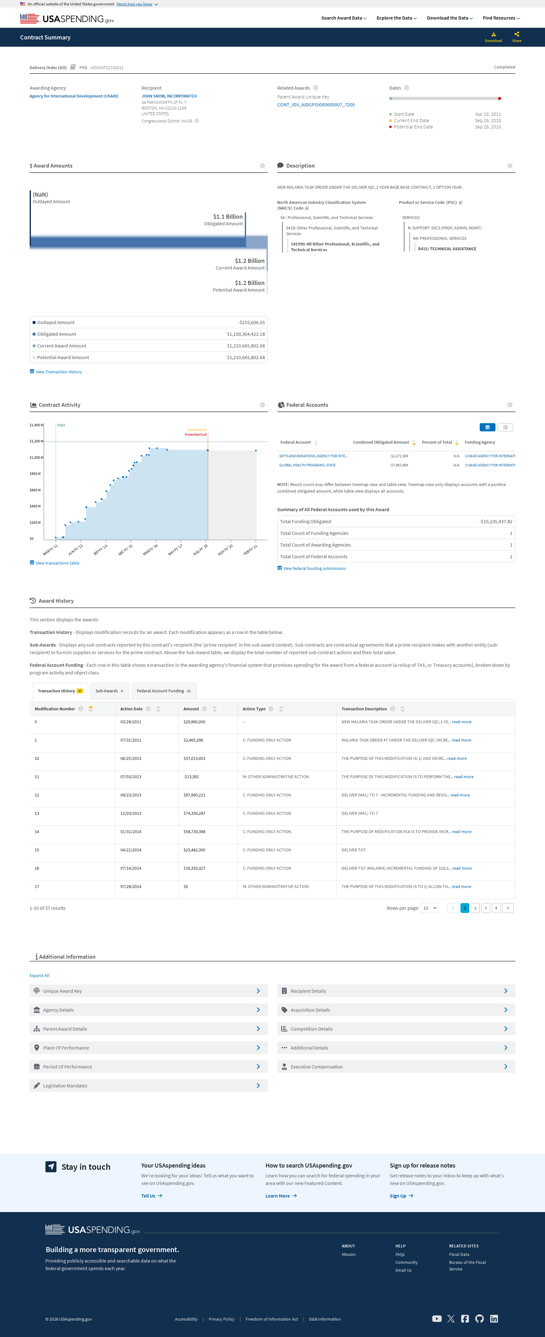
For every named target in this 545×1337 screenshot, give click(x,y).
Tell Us (148, 1195)
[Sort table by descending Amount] (215, 710)
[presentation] (197, 120)
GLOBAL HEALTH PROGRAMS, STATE (307, 465)
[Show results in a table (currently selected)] (487, 427)
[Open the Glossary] (73, 67)
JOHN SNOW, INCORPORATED (169, 96)
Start (61, 425)
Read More (462, 721)
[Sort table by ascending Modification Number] (91, 707)
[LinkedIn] (494, 1319)
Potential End (196, 434)
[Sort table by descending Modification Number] (91, 710)
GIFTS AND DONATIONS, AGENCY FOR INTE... (313, 455)
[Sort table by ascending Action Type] (281, 707)
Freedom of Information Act (272, 1319)
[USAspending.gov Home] (67, 19)
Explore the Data (394, 18)
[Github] (479, 1319)
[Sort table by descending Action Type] (281, 710)
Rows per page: (403, 908)
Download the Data (447, 18)
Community (407, 1262)
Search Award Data (341, 18)
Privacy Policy (222, 1319)
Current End (197, 429)
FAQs (400, 1254)
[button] (149, 991)
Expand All (40, 975)
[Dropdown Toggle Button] (516, 35)
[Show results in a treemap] (505, 427)
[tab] (60, 691)
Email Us (404, 1270)
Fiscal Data (459, 1254)
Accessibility (186, 1319)
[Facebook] (465, 1319)
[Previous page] (453, 908)
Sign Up (398, 1195)
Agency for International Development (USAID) (74, 96)
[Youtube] (436, 1319)
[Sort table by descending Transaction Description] (403, 710)
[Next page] (508, 908)
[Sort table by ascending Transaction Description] (403, 707)
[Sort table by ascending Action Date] (158, 707)
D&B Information (325, 1319)
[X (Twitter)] (451, 1319)
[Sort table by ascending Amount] (215, 707)
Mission (349, 1254)
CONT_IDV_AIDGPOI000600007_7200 (316, 104)
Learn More (278, 1195)
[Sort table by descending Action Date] (158, 710)
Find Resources (499, 18)
